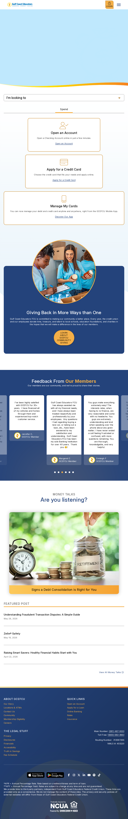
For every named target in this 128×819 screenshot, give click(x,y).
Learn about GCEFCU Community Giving (64, 337)
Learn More (64, 53)
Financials (9, 743)
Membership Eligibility (14, 719)
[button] (64, 97)
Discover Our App (64, 216)
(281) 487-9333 (116, 731)
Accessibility (10, 747)
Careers (8, 723)
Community (9, 715)
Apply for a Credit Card (64, 180)
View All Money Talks (110, 672)
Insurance (72, 719)
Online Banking (74, 711)
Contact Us (9, 711)
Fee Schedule (10, 755)
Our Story (9, 704)
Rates (70, 715)
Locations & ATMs (13, 707)
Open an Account (65, 143)
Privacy (7, 736)
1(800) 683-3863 (116, 735)
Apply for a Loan (75, 707)
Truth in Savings (12, 751)
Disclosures (9, 740)
